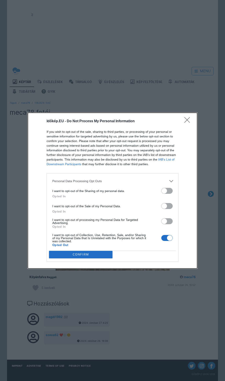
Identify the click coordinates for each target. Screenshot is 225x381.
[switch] (167, 191)
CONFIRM (81, 254)
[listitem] (112, 181)
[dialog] (112, 190)
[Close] (188, 121)
